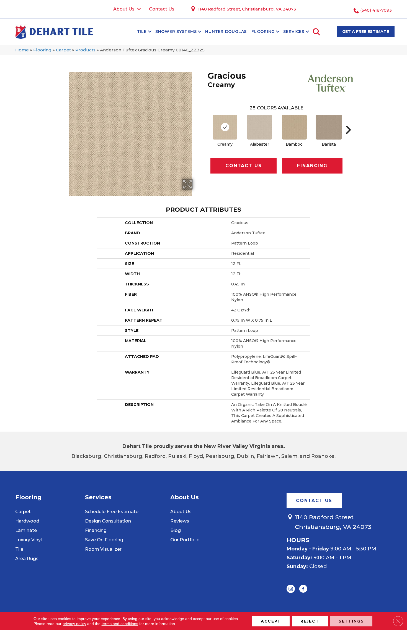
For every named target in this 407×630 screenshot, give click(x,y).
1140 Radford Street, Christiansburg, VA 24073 (247, 9)
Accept (271, 621)
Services (293, 31)
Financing (312, 165)
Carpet (63, 50)
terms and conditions (120, 623)
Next (348, 121)
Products (85, 50)
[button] (150, 31)
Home (22, 50)
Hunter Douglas (226, 31)
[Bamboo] (294, 127)
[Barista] (329, 127)
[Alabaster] (260, 127)
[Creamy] (224, 127)
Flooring (263, 31)
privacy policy (74, 623)
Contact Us (243, 165)
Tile (142, 31)
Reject (309, 621)
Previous (205, 121)
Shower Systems (176, 31)
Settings (351, 621)
